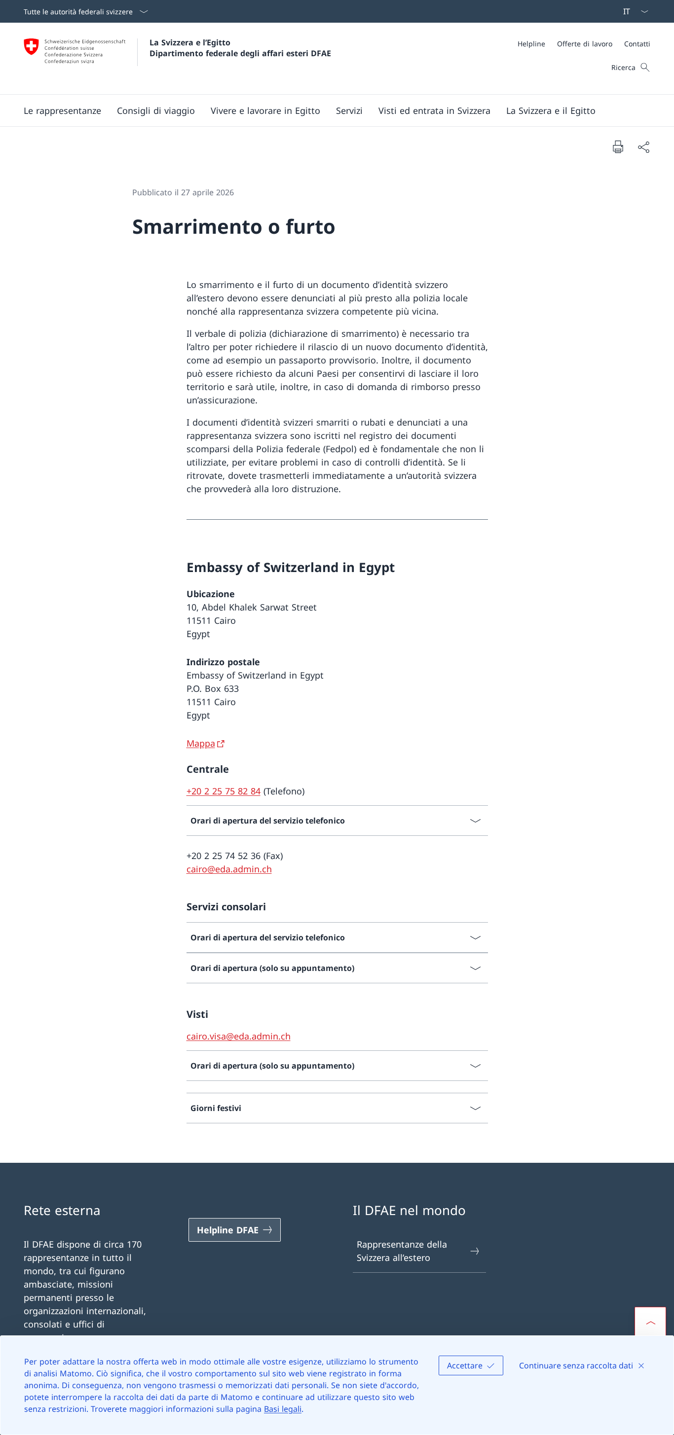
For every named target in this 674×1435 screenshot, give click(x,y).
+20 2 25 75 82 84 (224, 791)
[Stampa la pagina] (618, 146)
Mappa (201, 743)
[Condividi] (643, 147)
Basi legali (282, 1408)
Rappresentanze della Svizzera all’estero (402, 1250)
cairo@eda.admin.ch (229, 869)
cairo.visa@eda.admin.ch (239, 1036)
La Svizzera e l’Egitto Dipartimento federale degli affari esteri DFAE (240, 48)
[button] (62, 110)
